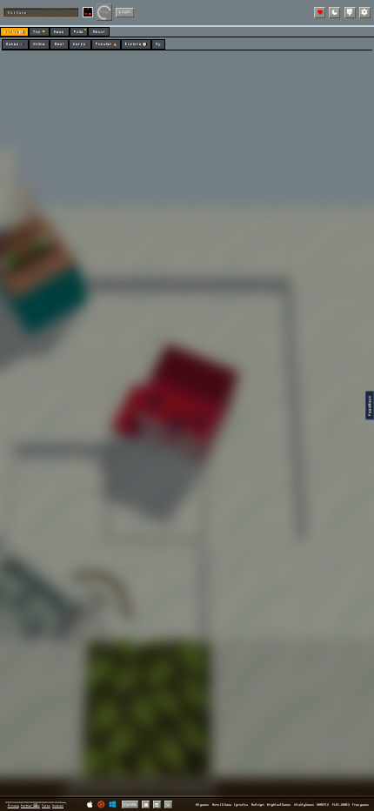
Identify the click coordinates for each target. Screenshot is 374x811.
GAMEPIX (323, 804)
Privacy (13, 806)
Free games (360, 804)
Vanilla (130, 804)
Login (124, 11)
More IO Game (221, 804)
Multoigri (257, 804)
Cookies (57, 806)
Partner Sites (30, 806)
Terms (46, 806)
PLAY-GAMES (341, 804)
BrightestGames (279, 804)
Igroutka (241, 804)
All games (202, 804)
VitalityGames (304, 804)
